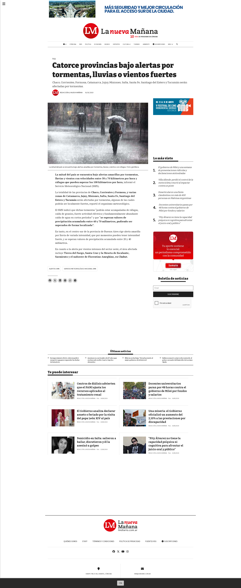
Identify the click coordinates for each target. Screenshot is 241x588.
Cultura (126, 44)
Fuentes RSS (150, 541)
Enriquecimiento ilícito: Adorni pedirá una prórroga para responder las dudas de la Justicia (64, 360)
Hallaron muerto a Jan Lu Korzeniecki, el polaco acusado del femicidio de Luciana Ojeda (177, 360)
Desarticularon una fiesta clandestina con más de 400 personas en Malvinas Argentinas (174, 195)
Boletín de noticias (173, 278)
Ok (120, 583)
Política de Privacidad (129, 541)
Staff (84, 541)
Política (88, 44)
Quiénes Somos (70, 541)
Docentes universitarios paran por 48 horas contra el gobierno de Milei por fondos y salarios (175, 207)
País (80, 44)
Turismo (137, 44)
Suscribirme (173, 294)
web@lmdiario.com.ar (142, 574)
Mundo (107, 44)
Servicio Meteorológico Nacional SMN (80, 268)
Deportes (116, 44)
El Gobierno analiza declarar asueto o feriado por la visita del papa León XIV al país (96, 414)
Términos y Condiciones (103, 541)
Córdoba (73, 44)
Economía (97, 44)
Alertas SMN (54, 268)
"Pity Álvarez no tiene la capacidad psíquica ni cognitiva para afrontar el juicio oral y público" (175, 220)
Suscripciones (160, 44)
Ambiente (146, 44)
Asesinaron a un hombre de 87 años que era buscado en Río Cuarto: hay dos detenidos (102, 360)
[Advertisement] (98, 303)
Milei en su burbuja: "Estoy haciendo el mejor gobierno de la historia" (139, 359)
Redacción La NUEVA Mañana (71, 92)
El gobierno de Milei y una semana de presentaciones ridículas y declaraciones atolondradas (175, 170)
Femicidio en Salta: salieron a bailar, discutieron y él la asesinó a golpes (96, 442)
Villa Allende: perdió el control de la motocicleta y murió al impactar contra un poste (175, 182)
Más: (169, 44)
